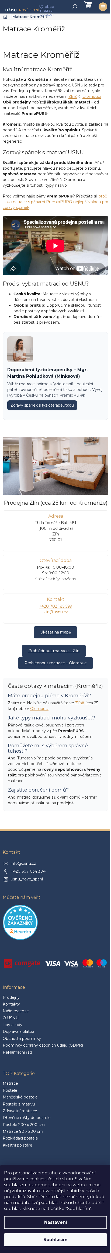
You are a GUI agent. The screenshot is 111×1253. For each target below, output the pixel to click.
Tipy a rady (12, 1024)
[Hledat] (74, 6)
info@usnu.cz (23, 863)
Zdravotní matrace (20, 1110)
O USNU (11, 1018)
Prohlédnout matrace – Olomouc (55, 663)
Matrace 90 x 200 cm (23, 1131)
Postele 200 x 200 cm (24, 1124)
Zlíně (72, 96)
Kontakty (11, 1004)
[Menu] (103, 6)
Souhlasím (55, 1239)
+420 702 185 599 (55, 606)
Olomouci (91, 96)
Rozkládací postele (20, 1138)
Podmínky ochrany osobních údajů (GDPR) (43, 1045)
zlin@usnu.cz (55, 611)
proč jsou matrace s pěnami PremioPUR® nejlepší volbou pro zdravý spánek (55, 202)
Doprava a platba (18, 1031)
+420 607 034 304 (28, 871)
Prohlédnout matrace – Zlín (53, 650)
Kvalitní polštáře (17, 1145)
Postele (10, 1090)
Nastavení (55, 1222)
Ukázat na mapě (55, 632)
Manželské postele (20, 1097)
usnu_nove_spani (27, 879)
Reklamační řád (17, 1052)
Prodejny (11, 997)
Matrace (10, 1083)
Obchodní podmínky (22, 1038)
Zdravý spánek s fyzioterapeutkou (42, 405)
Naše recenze (16, 1011)
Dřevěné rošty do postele (27, 1117)
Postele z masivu (19, 1104)
